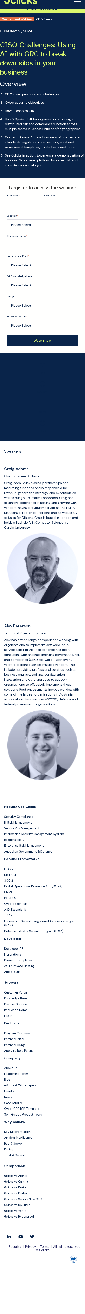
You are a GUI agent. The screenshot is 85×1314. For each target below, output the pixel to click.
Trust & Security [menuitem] (15, 1155)
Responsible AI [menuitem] (14, 840)
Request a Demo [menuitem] (16, 1010)
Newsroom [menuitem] (11, 1097)
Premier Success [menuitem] (15, 1004)
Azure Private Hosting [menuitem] (19, 966)
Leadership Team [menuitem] (16, 1074)
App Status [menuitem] (12, 972)
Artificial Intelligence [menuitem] (18, 1138)
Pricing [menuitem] (8, 1149)
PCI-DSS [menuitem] (10, 898)
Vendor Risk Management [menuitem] (22, 828)
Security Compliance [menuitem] (18, 817)
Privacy (30, 1246)
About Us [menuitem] (10, 1068)
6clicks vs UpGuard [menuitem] (17, 1205)
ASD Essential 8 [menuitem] (15, 910)
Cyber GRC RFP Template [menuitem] (22, 1109)
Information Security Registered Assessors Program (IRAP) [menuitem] (40, 923)
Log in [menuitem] (8, 1016)
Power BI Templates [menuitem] (18, 960)
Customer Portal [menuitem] (15, 992)
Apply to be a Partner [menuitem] (19, 1051)
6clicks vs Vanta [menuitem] (15, 1211)
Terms (44, 1246)
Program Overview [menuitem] (17, 1033)
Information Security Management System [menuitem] (34, 834)
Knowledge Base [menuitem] (15, 998)
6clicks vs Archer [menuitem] (15, 1176)
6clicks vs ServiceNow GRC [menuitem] (23, 1199)
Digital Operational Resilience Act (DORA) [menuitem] (33, 886)
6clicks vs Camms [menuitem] (16, 1181)
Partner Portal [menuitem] (14, 1039)
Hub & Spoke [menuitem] (13, 1143)
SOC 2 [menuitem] (8, 880)
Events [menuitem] (9, 1091)
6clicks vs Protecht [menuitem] (17, 1193)
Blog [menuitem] (7, 1079)
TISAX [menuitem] (8, 915)
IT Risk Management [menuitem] (18, 822)
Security (15, 1246)
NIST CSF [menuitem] (10, 875)
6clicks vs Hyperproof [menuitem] (19, 1216)
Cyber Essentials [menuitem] (15, 904)
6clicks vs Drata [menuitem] (15, 1187)
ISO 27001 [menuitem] (11, 869)
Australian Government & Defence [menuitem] (28, 851)
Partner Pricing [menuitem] (14, 1045)
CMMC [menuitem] (8, 892)
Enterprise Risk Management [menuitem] (24, 846)
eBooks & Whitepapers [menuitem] (20, 1085)
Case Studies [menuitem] (13, 1103)
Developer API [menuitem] (14, 949)
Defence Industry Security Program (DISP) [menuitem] (33, 931)
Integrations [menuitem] (12, 954)
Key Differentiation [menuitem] (17, 1132)
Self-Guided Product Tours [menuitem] (23, 1114)
